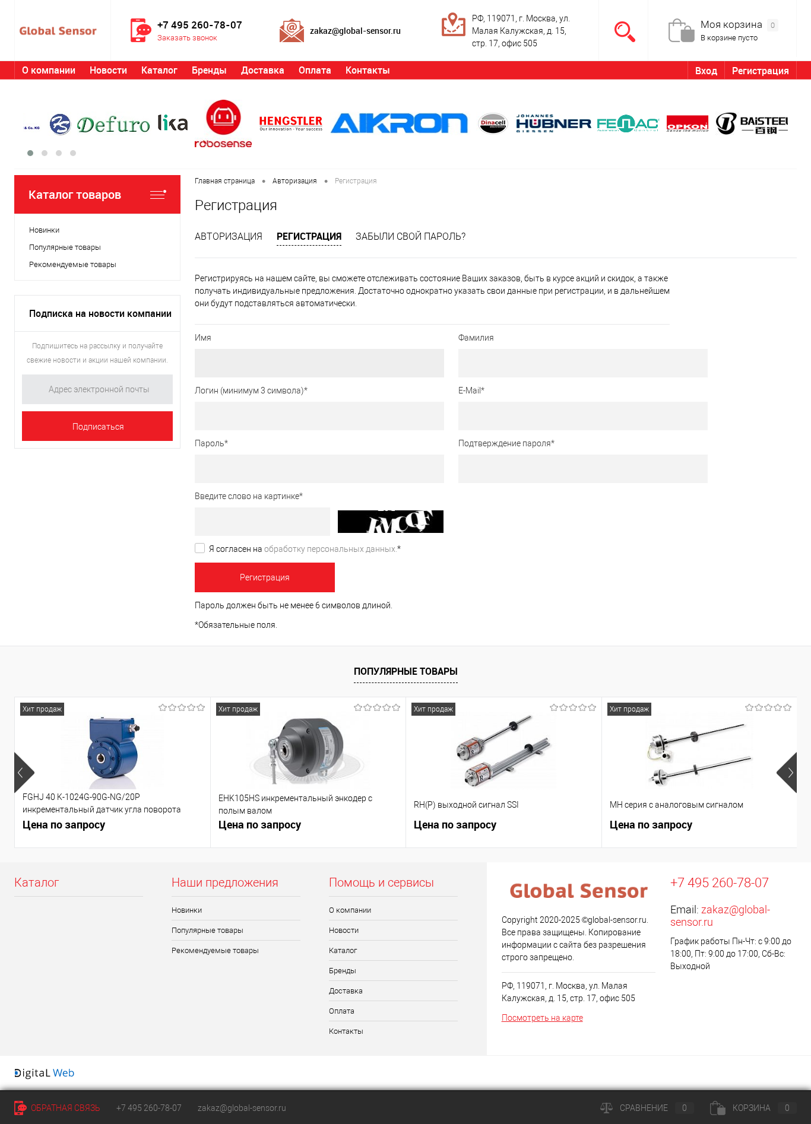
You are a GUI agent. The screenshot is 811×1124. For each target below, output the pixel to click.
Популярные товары (65, 247)
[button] (30, 153)
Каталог (159, 70)
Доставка (262, 70)
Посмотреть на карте (542, 1018)
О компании (48, 70)
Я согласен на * (305, 549)
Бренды (209, 70)
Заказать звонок (187, 37)
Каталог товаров (74, 194)
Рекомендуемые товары (72, 264)
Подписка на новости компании (100, 313)
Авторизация (228, 236)
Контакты (368, 70)
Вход (706, 70)
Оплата (315, 70)
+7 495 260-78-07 (149, 1108)
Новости (108, 70)
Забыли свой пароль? (410, 236)
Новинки (44, 230)
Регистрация (760, 70)
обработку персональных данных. (330, 549)
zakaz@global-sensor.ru (242, 1108)
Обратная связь (64, 1108)
